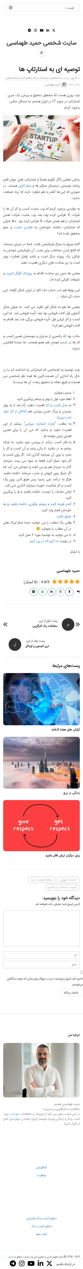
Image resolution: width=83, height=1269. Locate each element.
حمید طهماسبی (52, 85)
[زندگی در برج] (41, 763)
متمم (64, 342)
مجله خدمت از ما (41, 880)
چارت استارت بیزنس (40, 424)
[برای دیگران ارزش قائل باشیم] (41, 825)
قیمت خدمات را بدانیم (62, 887)
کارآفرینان (41, 1167)
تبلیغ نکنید (64, 516)
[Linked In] (47, 30)
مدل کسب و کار (41, 78)
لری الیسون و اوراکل (37, 646)
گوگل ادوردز (13, 273)
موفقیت (41, 1175)
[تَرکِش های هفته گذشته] (41, 699)
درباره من (15, 1119)
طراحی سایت (23, 227)
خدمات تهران (68, 880)
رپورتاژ (28, 273)
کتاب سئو (41, 1234)
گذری (74, 78)
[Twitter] (53, 30)
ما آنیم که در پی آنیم (44, 541)
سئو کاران (25, 186)
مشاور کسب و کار (41, 1226)
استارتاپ (54, 78)
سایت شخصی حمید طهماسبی (42, 43)
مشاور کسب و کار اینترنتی (19, 78)
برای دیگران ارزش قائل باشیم (63, 855)
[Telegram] (29, 30)
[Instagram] (35, 30)
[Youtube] (41, 30)
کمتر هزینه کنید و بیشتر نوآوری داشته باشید (40, 504)
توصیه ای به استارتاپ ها (49, 69)
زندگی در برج (71, 793)
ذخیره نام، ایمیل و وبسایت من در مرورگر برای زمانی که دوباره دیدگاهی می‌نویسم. (45, 981)
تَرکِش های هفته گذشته (66, 729)
